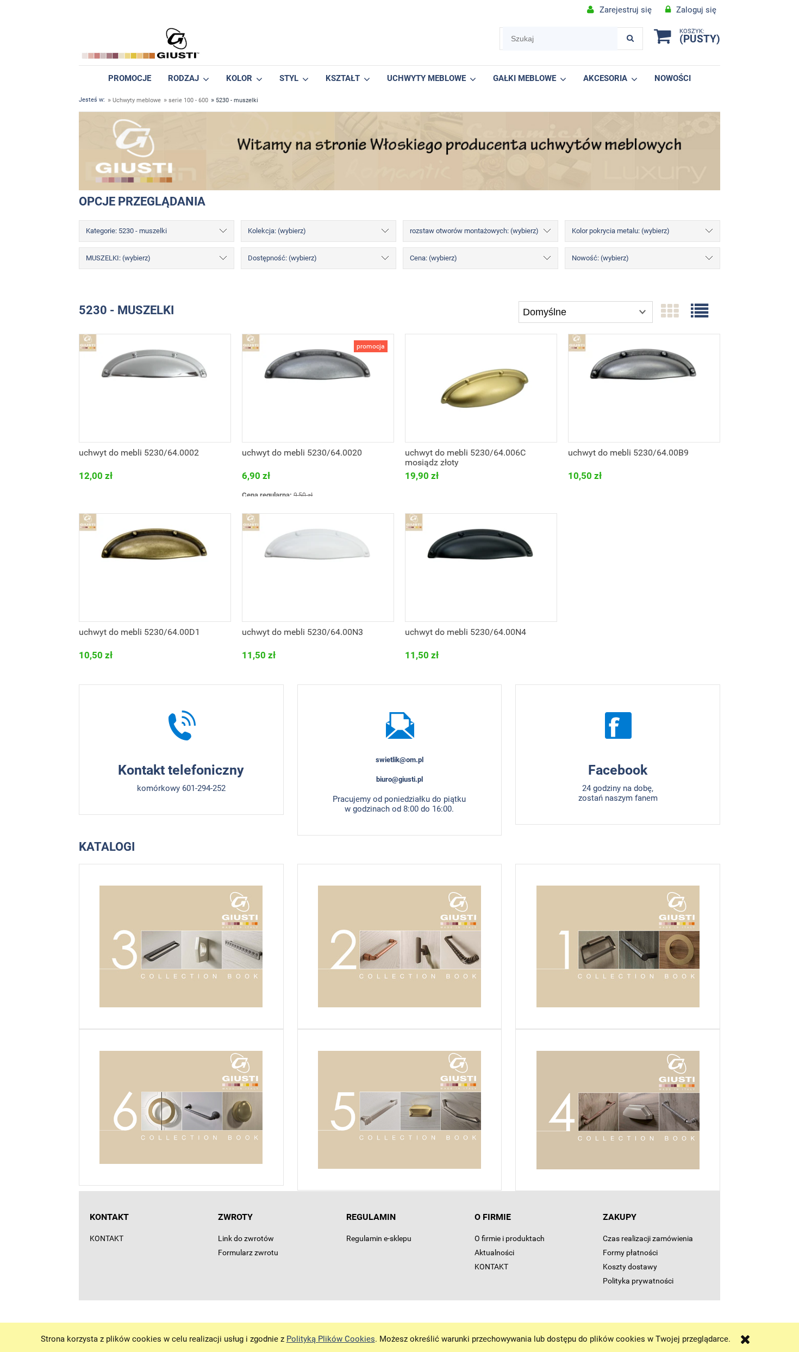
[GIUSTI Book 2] (399, 946)
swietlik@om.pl (399, 760)
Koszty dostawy (630, 1266)
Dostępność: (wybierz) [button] (282, 258)
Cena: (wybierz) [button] (433, 258)
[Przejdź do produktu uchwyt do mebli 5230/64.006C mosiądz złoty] (481, 388)
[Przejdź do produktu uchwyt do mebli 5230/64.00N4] (481, 567)
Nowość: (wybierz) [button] (600, 258)
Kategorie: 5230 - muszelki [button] (126, 231)
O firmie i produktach (510, 1238)
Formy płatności (630, 1252)
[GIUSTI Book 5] (399, 1110)
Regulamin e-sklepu (378, 1238)
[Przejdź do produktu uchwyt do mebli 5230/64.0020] (318, 388)
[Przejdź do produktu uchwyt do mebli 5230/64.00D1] (155, 567)
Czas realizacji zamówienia (648, 1238)
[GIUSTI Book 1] (617, 946)
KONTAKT (106, 1238)
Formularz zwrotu (248, 1252)
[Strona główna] (141, 43)
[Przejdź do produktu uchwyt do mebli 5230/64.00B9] (644, 388)
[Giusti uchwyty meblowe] (617, 725)
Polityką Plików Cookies (330, 1339)
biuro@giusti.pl (399, 779)
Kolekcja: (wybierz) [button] (277, 231)
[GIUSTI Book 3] (181, 946)
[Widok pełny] (699, 311)
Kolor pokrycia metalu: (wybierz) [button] (621, 231)
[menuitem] (130, 78)
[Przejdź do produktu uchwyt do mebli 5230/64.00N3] (318, 567)
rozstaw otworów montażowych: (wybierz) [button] (474, 231)
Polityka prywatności (638, 1280)
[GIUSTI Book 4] (617, 1110)
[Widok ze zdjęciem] (669, 311)
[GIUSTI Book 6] (181, 1107)
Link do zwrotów (246, 1238)
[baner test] (399, 150)
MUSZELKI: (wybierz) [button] (118, 258)
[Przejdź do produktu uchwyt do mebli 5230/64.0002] (155, 388)
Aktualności (494, 1252)
